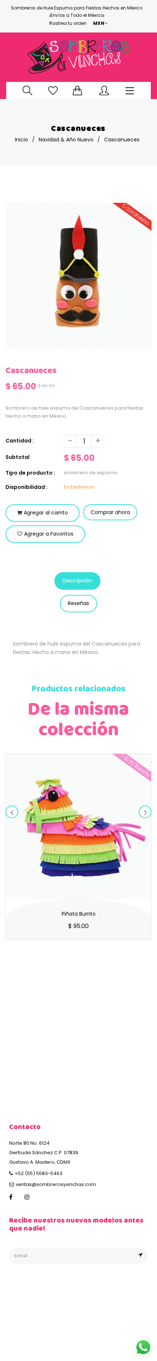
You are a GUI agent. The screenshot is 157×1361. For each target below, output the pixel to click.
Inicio (21, 139)
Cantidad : (19, 440)
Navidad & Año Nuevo (66, 139)
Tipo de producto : (30, 472)
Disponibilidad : (26, 487)
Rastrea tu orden (68, 23)
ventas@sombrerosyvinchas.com (56, 1184)
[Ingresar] (104, 90)
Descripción (77, 580)
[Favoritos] (53, 90)
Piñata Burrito (79, 913)
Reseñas (78, 603)
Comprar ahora (110, 512)
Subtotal (17, 457)
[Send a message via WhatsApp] (143, 1347)
